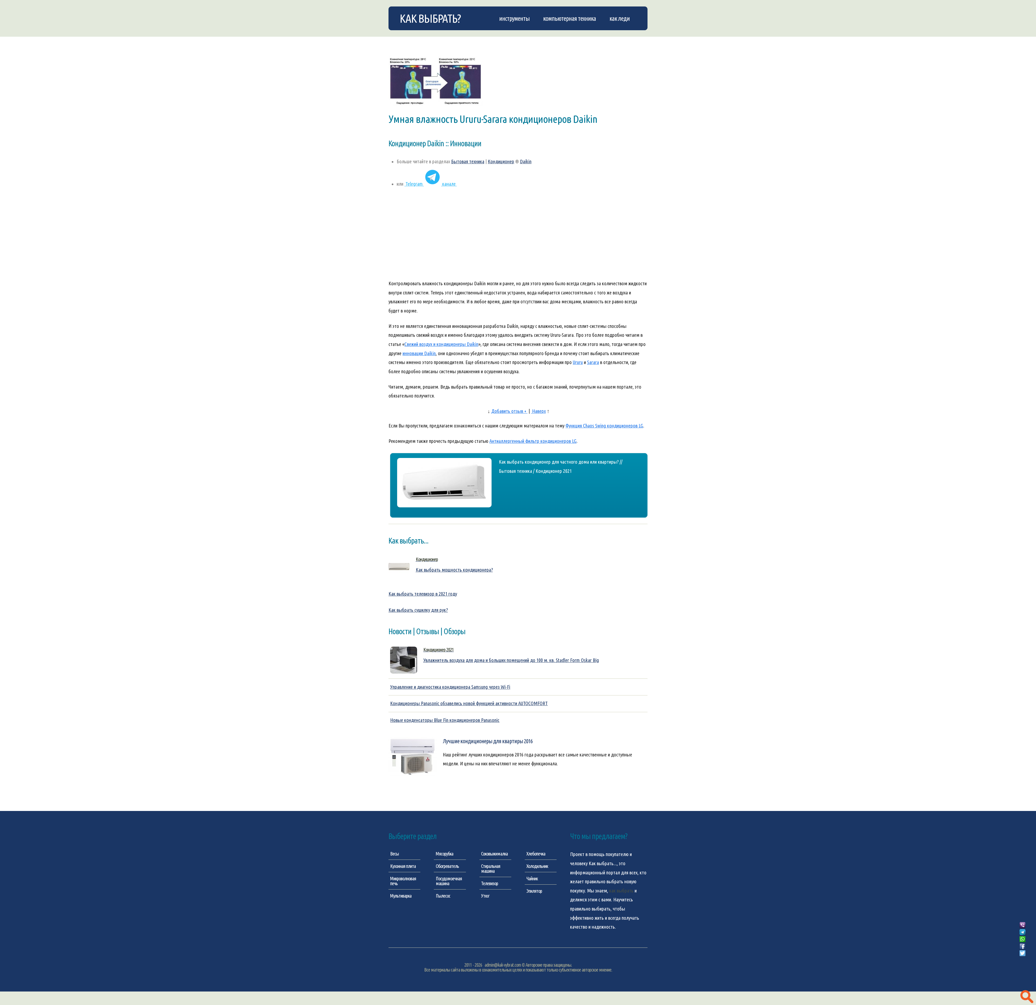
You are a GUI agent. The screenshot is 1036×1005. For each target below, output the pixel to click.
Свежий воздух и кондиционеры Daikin (441, 344)
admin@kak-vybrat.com (503, 964)
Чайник (532, 878)
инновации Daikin (419, 353)
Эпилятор (534, 891)
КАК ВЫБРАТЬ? (430, 18)
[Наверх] (1022, 959)
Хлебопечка (535, 853)
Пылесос (443, 895)
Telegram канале (430, 184)
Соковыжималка (494, 853)
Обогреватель (447, 866)
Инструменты (514, 18)
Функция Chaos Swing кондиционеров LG (604, 426)
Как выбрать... (603, 863)
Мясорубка (444, 853)
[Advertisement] (518, 236)
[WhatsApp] (1022, 939)
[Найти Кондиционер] (1026, 997)
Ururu (578, 362)
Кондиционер (501, 161)
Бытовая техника (467, 161)
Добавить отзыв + (509, 411)
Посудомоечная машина (449, 881)
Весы (394, 853)
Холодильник (537, 866)
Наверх (538, 411)
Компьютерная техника (569, 18)
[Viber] (1022, 925)
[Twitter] (1022, 953)
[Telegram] (1022, 932)
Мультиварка (400, 895)
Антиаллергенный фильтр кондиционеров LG (533, 441)
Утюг (485, 895)
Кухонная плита (403, 866)
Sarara (593, 362)
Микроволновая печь (403, 881)
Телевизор (489, 883)
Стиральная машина (490, 868)
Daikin (525, 161)
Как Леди (619, 18)
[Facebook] (1022, 946)
